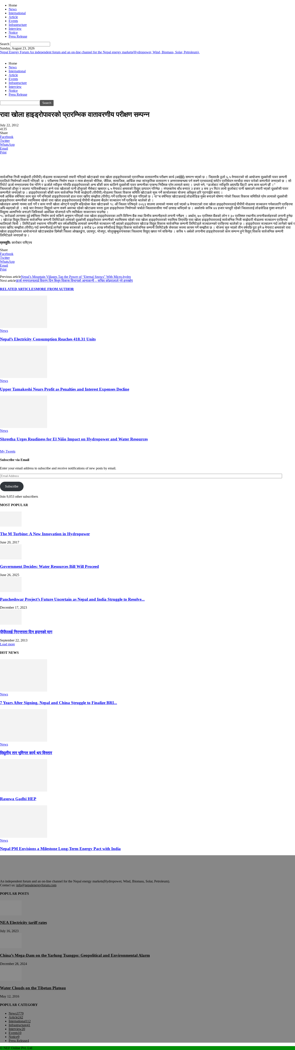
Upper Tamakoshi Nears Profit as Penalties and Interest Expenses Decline (64, 389)
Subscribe (11, 486)
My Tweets (7, 451)
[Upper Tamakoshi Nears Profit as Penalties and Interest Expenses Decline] (23, 377)
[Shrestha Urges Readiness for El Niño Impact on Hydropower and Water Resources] (23, 427)
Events (13, 21)
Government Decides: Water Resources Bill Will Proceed (49, 566)
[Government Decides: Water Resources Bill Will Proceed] (11, 558)
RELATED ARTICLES (18, 289)
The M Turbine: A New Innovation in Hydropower (45, 534)
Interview (15, 28)
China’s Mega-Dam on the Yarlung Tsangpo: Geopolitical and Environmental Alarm (75, 955)
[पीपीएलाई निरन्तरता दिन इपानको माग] (11, 623)
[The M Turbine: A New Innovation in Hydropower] (11, 525)
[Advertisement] (50, 164)
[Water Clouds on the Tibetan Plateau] (11, 980)
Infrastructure (18, 25)
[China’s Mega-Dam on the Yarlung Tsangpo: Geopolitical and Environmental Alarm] (11, 947)
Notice (13, 32)
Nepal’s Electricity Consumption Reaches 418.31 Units (48, 339)
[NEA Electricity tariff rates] (11, 914)
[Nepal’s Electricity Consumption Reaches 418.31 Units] (23, 327)
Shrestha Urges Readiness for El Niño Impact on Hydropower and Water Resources (74, 439)
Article (13, 17)
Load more (7, 644)
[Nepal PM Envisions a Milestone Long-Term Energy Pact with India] (23, 836)
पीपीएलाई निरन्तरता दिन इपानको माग (26, 632)
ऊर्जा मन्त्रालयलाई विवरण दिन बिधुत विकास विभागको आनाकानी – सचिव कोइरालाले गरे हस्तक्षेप (74, 280)
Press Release (18, 36)
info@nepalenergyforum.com (36, 885)
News (13, 9)
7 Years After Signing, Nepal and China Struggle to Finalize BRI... (58, 702)
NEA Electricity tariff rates (23, 922)
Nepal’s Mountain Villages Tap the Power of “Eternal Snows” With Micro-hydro (76, 277)
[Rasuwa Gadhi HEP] (23, 790)
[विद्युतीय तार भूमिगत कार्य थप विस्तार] (23, 740)
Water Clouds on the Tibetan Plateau (33, 988)
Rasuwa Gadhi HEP (18, 799)
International (17, 13)
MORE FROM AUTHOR (55, 289)
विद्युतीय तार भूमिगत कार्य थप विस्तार (26, 753)
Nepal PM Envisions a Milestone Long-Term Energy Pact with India (60, 848)
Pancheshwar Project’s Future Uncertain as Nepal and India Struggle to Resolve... (72, 599)
